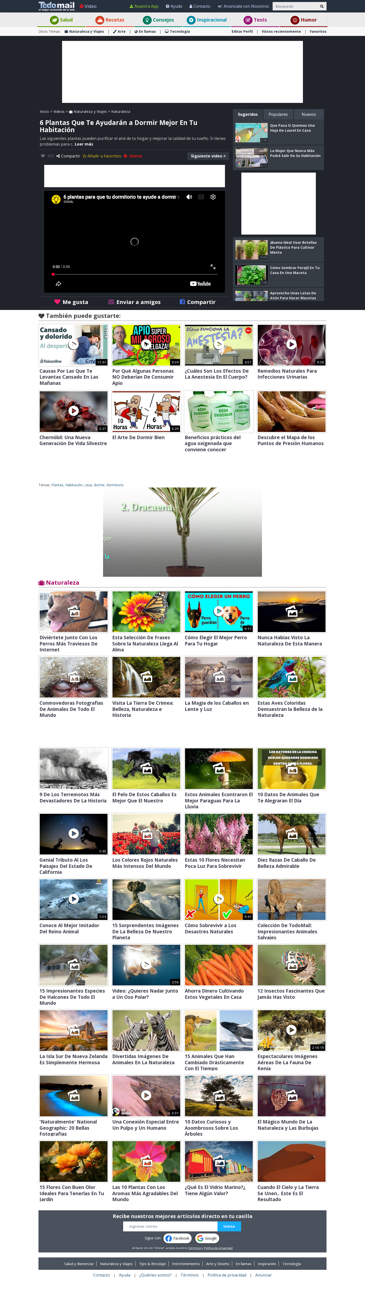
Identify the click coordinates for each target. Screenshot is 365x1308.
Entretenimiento (186, 1263)
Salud (66, 20)
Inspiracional (211, 20)
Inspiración (267, 1263)
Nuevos (309, 114)
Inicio (44, 111)
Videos (59, 111)
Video (91, 6)
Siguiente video (206, 156)
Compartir (70, 156)
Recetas (114, 20)
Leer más (84, 144)
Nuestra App (146, 6)
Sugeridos (248, 114)
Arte (122, 31)
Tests (260, 20)
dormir (99, 485)
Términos (194, 1248)
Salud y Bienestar (79, 1263)
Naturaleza (120, 111)
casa (88, 485)
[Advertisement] (182, 72)
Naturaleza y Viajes (86, 31)
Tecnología (180, 31)
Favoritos (318, 31)
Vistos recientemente (281, 31)
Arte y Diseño (217, 1263)
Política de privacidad (218, 1248)
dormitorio (115, 485)
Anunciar (263, 1275)
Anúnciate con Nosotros (246, 6)
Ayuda (176, 6)
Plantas (57, 485)
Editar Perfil (242, 31)
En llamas (147, 31)
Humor (308, 20)
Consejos (163, 20)
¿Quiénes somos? (155, 1275)
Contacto (201, 6)
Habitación (73, 485)
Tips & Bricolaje (152, 1263)
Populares (278, 114)
